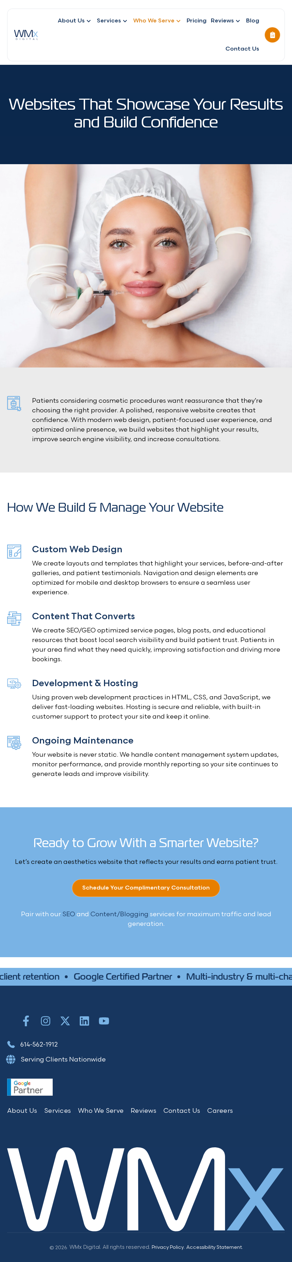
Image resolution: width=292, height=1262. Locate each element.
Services (109, 20)
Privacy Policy (168, 1247)
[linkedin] (84, 1021)
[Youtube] (104, 1021)
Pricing (197, 20)
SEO (68, 914)
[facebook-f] (26, 1021)
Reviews (222, 20)
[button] (272, 35)
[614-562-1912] (32, 1044)
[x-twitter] (65, 1021)
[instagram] (45, 1021)
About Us (71, 20)
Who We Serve (153, 20)
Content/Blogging (119, 914)
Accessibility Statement (214, 1247)
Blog (252, 20)
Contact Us (242, 49)
